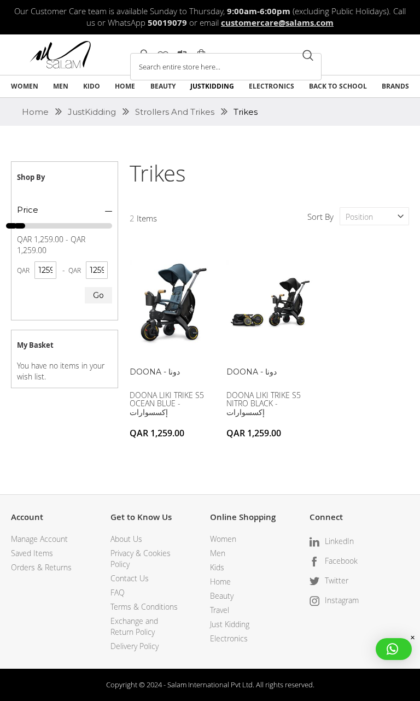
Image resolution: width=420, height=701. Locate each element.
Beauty (222, 596)
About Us (126, 539)
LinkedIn (339, 541)
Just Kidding (229, 624)
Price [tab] (27, 210)
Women (223, 539)
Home (36, 112)
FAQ (117, 592)
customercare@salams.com (277, 22)
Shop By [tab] (31, 177)
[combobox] (226, 66)
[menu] (210, 86)
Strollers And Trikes (176, 112)
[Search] (307, 56)
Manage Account (39, 539)
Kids (217, 567)
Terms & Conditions (144, 606)
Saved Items (32, 553)
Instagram (342, 600)
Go (98, 295)
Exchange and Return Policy (134, 626)
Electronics (229, 638)
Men (217, 553)
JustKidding (93, 112)
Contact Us (129, 578)
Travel (219, 610)
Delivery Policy (134, 646)
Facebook (341, 561)
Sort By (320, 216)
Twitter (336, 580)
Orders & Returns (41, 567)
